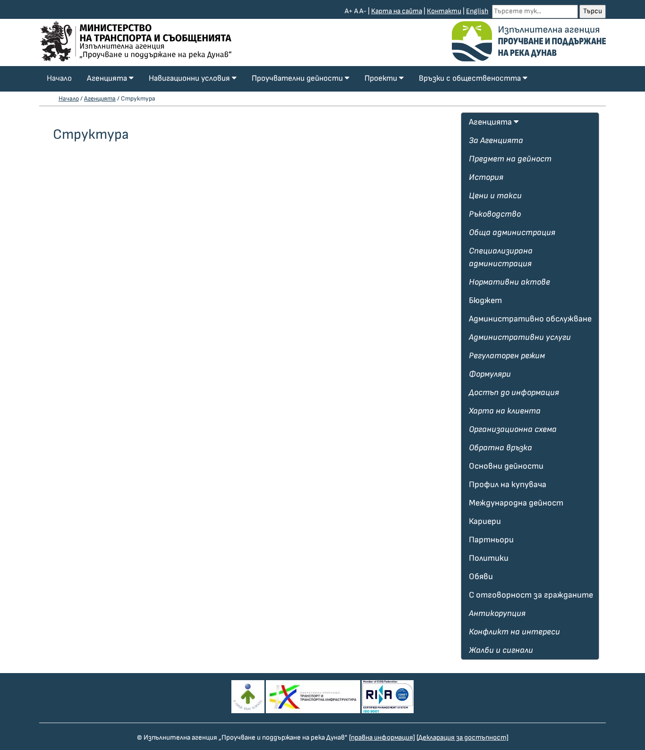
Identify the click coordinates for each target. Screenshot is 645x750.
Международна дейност (516, 503)
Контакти (444, 11)
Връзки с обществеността (471, 78)
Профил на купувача (507, 484)
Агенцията (108, 78)
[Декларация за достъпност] (462, 737)
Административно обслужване (530, 319)
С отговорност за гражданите (531, 595)
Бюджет (485, 300)
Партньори (491, 540)
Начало (59, 78)
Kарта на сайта (396, 11)
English (477, 11)
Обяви (481, 576)
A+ (349, 11)
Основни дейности (506, 466)
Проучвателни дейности (298, 78)
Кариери (485, 521)
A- (362, 11)
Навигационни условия (190, 78)
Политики (489, 558)
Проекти (382, 78)
